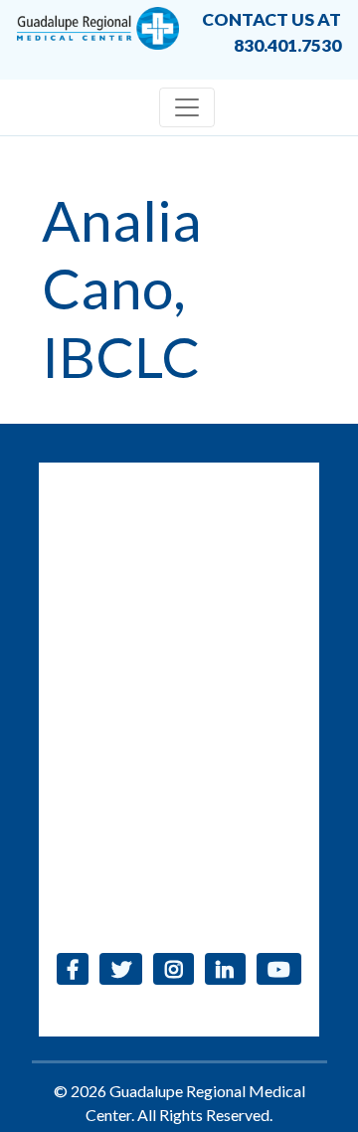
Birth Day (179, 777)
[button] (73, 969)
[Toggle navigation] (187, 107)
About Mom (179, 841)
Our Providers (179, 745)
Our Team (179, 713)
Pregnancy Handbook (179, 809)
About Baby (179, 872)
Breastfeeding (179, 904)
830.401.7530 (260, 497)
